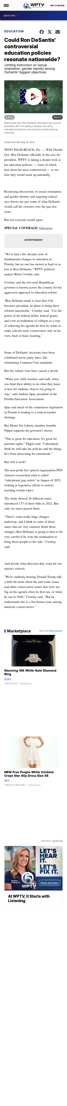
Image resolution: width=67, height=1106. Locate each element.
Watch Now (56, 5)
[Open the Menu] (6, 5)
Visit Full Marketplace (51, 631)
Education (14, 31)
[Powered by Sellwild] (57, 841)
